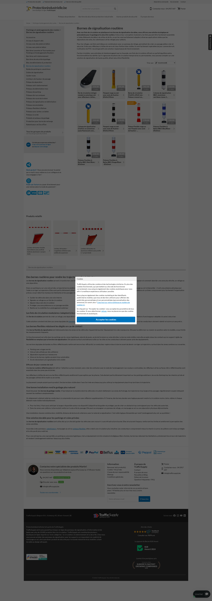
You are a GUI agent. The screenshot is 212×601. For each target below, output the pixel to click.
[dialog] (106, 300)
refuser (104, 311)
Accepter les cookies (106, 319)
